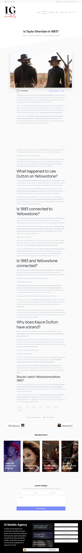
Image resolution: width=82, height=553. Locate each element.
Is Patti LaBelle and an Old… (50, 466)
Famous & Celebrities (34, 35)
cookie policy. (52, 550)
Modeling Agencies (66, 533)
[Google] (8, 1)
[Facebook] (5, 1)
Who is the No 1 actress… (31, 466)
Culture (27, 407)
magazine (56, 407)
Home (24, 35)
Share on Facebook (34, 417)
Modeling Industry (66, 537)
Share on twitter (49, 417)
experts (34, 407)
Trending (20, 410)
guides (40, 407)
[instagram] (13, 1)
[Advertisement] (41, 137)
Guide (66, 529)
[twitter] (11, 1)
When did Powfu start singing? (10, 465)
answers (20, 407)
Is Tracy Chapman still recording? (69, 465)
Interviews (48, 407)
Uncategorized (66, 541)
